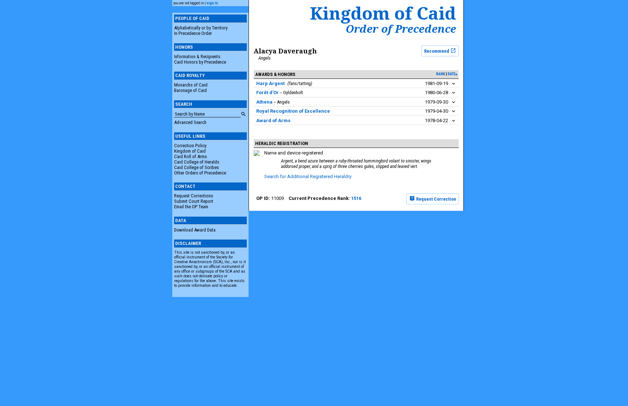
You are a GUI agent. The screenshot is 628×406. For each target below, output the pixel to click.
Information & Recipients (197, 56)
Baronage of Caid (190, 90)
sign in (212, 3)
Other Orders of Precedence (200, 173)
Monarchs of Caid (191, 85)
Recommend (437, 50)
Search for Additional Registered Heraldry (307, 176)
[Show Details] (453, 84)
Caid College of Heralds (196, 162)
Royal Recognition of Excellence (293, 111)
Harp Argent (270, 83)
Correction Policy (190, 145)
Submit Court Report (193, 201)
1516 (356, 198)
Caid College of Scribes (196, 167)
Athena (264, 102)
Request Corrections (193, 195)
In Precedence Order (193, 33)
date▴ (452, 74)
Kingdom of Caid (190, 151)
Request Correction (435, 198)
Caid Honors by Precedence (200, 62)
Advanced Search (190, 122)
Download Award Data (195, 230)
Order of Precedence (401, 28)
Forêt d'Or (267, 92)
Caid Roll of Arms (190, 156)
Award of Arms (273, 120)
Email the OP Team (191, 206)
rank (440, 74)
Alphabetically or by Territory (201, 28)
